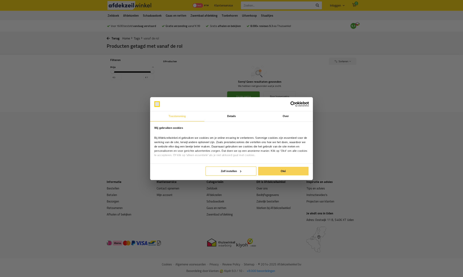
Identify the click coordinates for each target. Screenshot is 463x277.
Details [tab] (231, 115)
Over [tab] (286, 115)
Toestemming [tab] (177, 115)
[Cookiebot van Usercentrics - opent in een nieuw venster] (293, 104)
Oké (283, 171)
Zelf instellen (229, 171)
